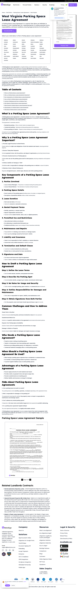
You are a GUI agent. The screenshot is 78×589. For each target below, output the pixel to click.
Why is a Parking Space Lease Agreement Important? (17, 95)
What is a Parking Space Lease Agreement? (14, 92)
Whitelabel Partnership (25, 564)
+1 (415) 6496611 (43, 571)
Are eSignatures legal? (45, 533)
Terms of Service (64, 530)
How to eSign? (43, 545)
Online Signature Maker (45, 559)
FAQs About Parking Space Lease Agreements (15, 109)
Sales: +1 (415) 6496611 (69, 0)
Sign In (75, 0)
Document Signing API (25, 546)
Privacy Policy (64, 533)
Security (44, 5)
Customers (42, 556)
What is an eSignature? (45, 530)
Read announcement (59, 17)
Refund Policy (63, 536)
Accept (7, 585)
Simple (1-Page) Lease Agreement (14, 514)
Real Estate (9, 12)
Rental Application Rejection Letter (14, 488)
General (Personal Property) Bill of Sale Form (17, 498)
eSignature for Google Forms (26, 540)
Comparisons (42, 551)
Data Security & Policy (66, 538)
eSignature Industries (45, 543)
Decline (13, 585)
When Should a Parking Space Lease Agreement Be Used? (18, 105)
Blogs (40, 553)
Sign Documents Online (25, 538)
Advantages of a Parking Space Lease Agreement (16, 107)
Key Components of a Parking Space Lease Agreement (17, 97)
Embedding (22, 548)
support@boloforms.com (8, 547)
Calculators (42, 564)
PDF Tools (42, 562)
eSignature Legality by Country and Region (45, 536)
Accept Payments (23, 551)
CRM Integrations (23, 559)
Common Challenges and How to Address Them (15, 101)
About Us (21, 530)
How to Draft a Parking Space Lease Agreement (15, 99)
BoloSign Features (44, 548)
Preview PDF (64, 45)
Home (3, 12)
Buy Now (2, 0)
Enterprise (21, 554)
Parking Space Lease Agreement (21, 12)
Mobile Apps (22, 567)
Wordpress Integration (25, 562)
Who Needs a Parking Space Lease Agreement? (15, 103)
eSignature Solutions (45, 540)
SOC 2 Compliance (23, 556)
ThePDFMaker (22, 543)
